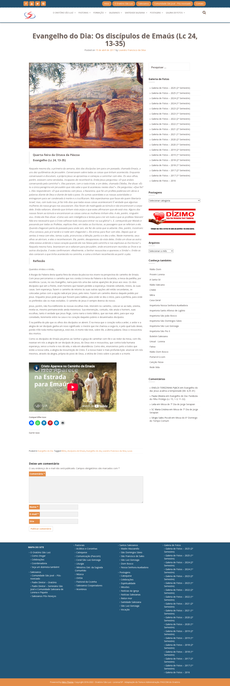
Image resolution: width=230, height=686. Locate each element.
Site (32, 521)
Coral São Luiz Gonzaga (88, 559)
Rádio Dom (155, 269)
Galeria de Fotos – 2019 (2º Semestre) (170, 149)
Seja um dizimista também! (45, 567)
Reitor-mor (126, 598)
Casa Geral (155, 300)
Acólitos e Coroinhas (86, 548)
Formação (98, 12)
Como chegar (39, 555)
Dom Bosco (127, 563)
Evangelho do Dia (45, 451)
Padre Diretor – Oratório (44, 582)
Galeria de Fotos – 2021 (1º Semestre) (170, 134)
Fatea (152, 346)
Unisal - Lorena (157, 341)
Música (80, 574)
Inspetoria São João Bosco (163, 315)
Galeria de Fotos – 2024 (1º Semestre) (170, 103)
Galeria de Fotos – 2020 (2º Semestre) (170, 139)
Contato (200, 3)
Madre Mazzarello (130, 548)
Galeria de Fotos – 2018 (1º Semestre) (170, 165)
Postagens (155, 12)
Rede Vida (155, 367)
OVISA (79, 577)
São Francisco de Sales (132, 556)
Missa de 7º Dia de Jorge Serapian (178, 404)
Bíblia (63, 451)
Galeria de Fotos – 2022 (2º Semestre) (170, 118)
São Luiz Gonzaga (130, 559)
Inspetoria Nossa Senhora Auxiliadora (169, 305)
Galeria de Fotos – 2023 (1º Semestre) (170, 113)
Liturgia (80, 563)
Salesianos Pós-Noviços (44, 596)
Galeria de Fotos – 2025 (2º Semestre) (170, 87)
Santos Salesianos (129, 545)
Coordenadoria (39, 563)
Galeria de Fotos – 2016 (163, 180)
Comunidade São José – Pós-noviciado (172, 3)
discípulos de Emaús (76, 451)
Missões (125, 587)
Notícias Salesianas (131, 594)
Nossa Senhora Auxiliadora (134, 567)
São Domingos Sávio (131, 552)
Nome (34, 506)
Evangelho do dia (94, 451)
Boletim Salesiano (159, 336)
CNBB (153, 289)
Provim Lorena (157, 274)
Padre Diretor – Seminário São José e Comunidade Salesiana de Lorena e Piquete (46, 589)
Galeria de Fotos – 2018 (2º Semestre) (170, 160)
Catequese (81, 552)
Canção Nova (156, 362)
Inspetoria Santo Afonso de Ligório (167, 310)
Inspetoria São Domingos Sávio (166, 320)
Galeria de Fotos (174, 12)
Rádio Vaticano (157, 284)
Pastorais (83, 12)
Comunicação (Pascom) (88, 556)
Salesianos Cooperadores (89, 585)
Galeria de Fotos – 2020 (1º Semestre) (170, 144)
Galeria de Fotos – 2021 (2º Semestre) (170, 129)
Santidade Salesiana (135, 12)
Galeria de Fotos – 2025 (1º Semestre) (170, 93)
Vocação (125, 609)
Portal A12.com (157, 356)
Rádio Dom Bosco (159, 351)
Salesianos (143, 3)
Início (106, 3)
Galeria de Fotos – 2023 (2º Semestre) (170, 108)
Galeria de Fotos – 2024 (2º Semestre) (170, 98)
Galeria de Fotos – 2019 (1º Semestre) (170, 154)
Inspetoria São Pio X (160, 331)
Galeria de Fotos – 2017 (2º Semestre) (170, 170)
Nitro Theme (68, 682)
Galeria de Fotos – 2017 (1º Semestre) (170, 175)
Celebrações (38, 559)
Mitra (152, 295)
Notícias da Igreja (130, 590)
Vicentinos (81, 589)
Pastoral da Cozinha (86, 581)
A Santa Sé (155, 279)
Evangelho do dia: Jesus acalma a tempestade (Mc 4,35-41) (174, 389)
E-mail (34, 514)
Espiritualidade (128, 583)
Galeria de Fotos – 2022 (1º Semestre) (170, 123)
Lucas (129, 451)
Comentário (37, 473)
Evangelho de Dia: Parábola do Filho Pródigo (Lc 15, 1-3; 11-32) (174, 397)
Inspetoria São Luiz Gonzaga (164, 325)
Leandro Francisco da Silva (132, 50)
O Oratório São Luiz (124, 3)
